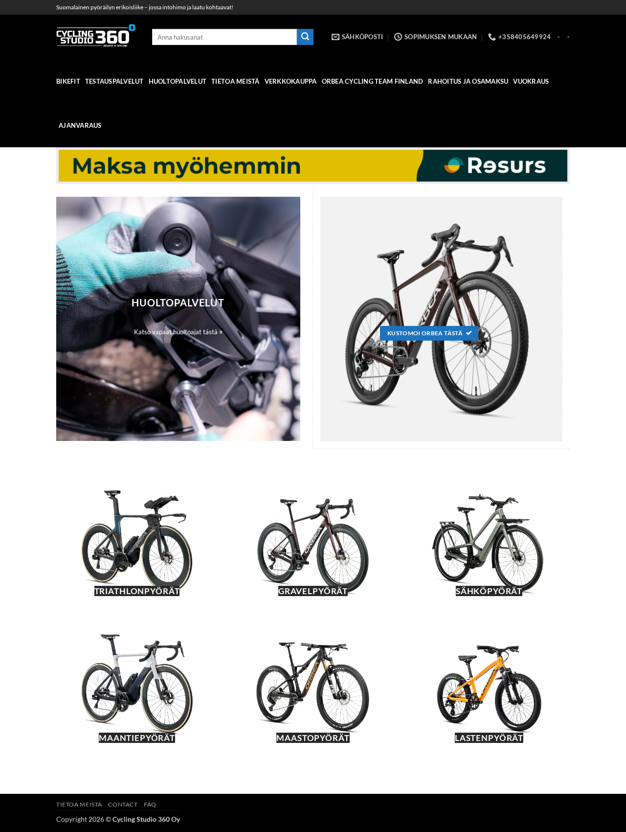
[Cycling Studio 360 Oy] (96, 37)
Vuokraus (531, 81)
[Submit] (305, 37)
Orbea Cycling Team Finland (373, 81)
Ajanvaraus (80, 125)
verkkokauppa (291, 81)
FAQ (150, 804)
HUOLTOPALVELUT (178, 81)
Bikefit (68, 81)
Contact (122, 804)
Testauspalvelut (114, 81)
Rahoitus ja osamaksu (468, 81)
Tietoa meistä (235, 81)
